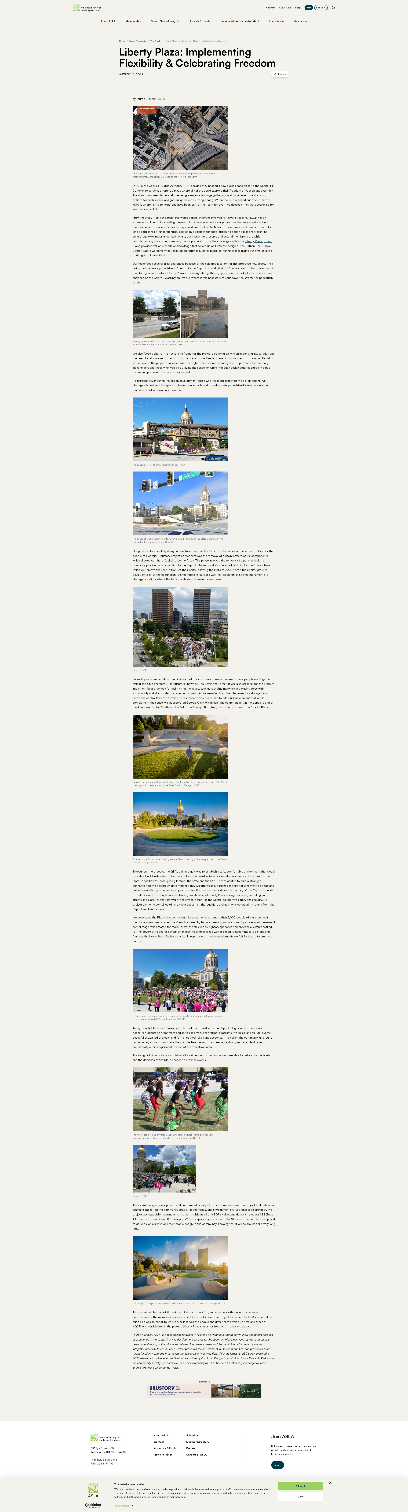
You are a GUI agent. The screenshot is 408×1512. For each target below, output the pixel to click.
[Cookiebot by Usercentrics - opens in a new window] (93, 1505)
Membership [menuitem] (133, 21)
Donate (191, 1448)
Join (308, 7)
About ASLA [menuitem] (108, 21)
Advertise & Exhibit (165, 1448)
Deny (300, 1496)
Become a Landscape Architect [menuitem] (240, 21)
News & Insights (137, 41)
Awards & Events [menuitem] (200, 21)
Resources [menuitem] (300, 21)
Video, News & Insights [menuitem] (165, 21)
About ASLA (161, 1435)
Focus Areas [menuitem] (276, 21)
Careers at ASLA (196, 1454)
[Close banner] (330, 1483)
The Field (155, 41)
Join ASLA (192, 1435)
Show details (121, 1505)
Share (280, 74)
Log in (319, 7)
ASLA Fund (285, 7)
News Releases (163, 1454)
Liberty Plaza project (258, 241)
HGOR (137, 204)
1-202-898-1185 (104, 1463)
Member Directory (197, 1441)
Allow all (301, 1486)
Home (122, 41)
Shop (298, 7)
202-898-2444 (108, 1459)
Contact (270, 7)
